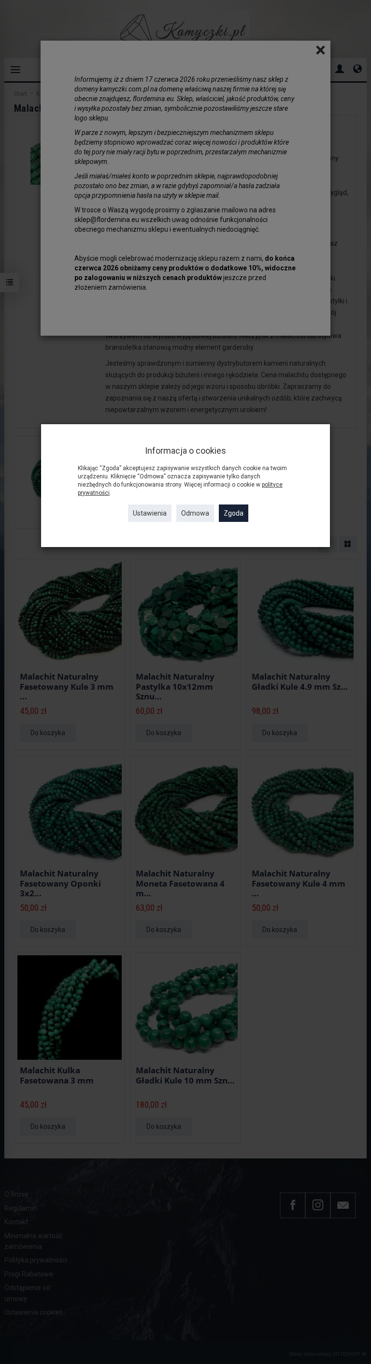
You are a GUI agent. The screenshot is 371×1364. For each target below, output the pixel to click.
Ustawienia (150, 513)
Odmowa (195, 513)
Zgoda (233, 513)
